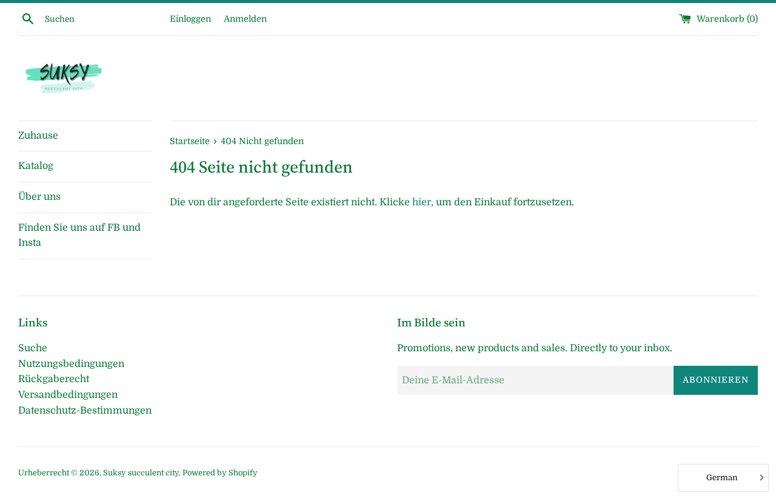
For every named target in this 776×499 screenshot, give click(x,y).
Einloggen (190, 19)
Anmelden (245, 19)
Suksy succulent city (141, 472)
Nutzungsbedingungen (71, 364)
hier (421, 202)
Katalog (35, 165)
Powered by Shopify (220, 472)
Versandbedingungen (68, 394)
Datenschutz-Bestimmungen (85, 410)
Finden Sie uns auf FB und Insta (79, 235)
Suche (32, 348)
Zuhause (38, 135)
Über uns (39, 196)
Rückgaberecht (53, 379)
